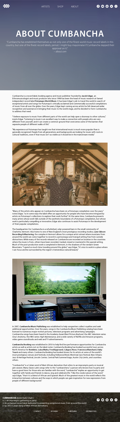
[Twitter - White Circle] (111, 6)
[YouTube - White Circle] (102, 6)
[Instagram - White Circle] (115, 6)
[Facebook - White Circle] (98, 6)
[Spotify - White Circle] (107, 6)
